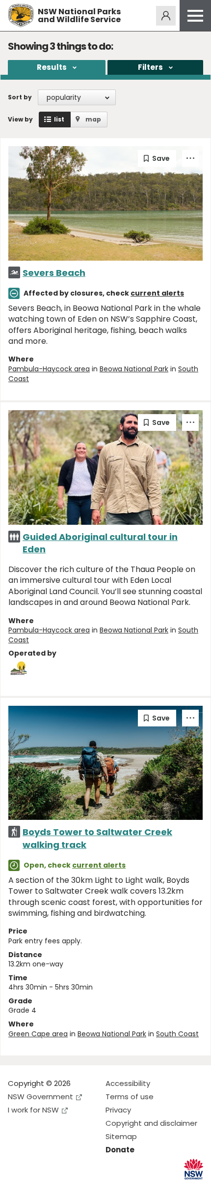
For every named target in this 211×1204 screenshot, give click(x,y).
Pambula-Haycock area (49, 369)
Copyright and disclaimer (151, 1123)
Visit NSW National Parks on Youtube (59, 1188)
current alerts (157, 293)
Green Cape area (38, 1034)
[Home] (21, 15)
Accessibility (128, 1083)
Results (52, 67)
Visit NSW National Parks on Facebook (17, 1188)
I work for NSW (33, 1110)
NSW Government (40, 1096)
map (93, 119)
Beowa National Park (134, 369)
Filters (150, 67)
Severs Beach (54, 273)
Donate (120, 1149)
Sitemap (121, 1136)
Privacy (118, 1110)
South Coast (177, 1034)
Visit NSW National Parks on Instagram (38, 1188)
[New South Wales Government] (193, 1169)
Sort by (20, 97)
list (59, 119)
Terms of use (130, 1096)
